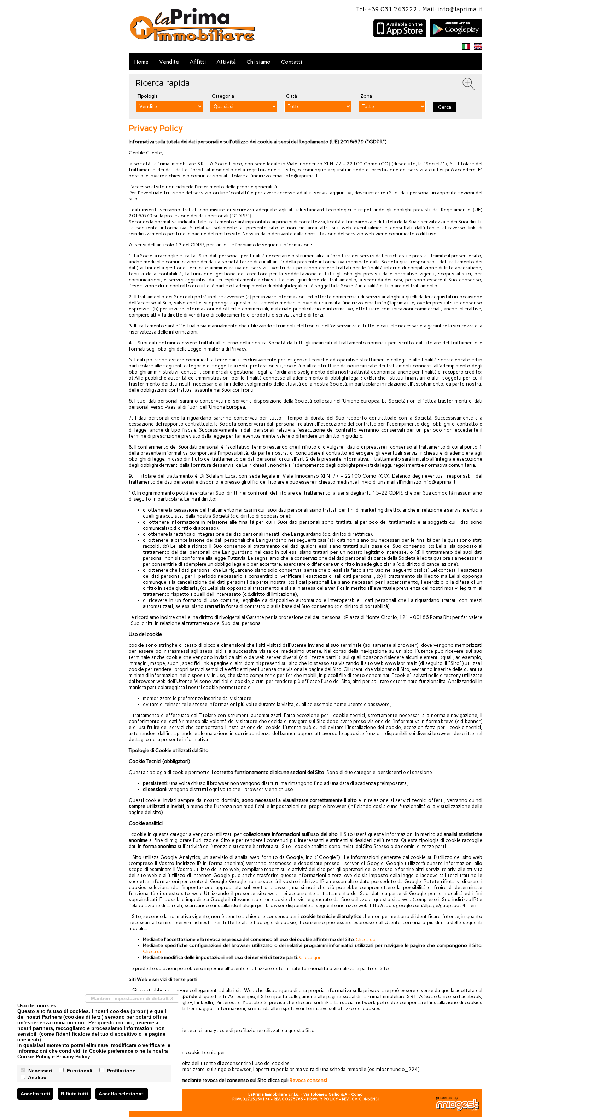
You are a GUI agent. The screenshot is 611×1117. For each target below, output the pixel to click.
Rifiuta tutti (74, 1093)
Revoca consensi (308, 1080)
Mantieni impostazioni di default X (132, 998)
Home (141, 61)
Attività (226, 61)
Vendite (169, 61)
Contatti (291, 61)
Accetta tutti (35, 1093)
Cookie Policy (34, 1056)
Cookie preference (111, 1051)
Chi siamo (258, 61)
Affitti (198, 61)
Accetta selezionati (122, 1093)
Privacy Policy (322, 1099)
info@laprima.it (459, 9)
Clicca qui (366, 939)
